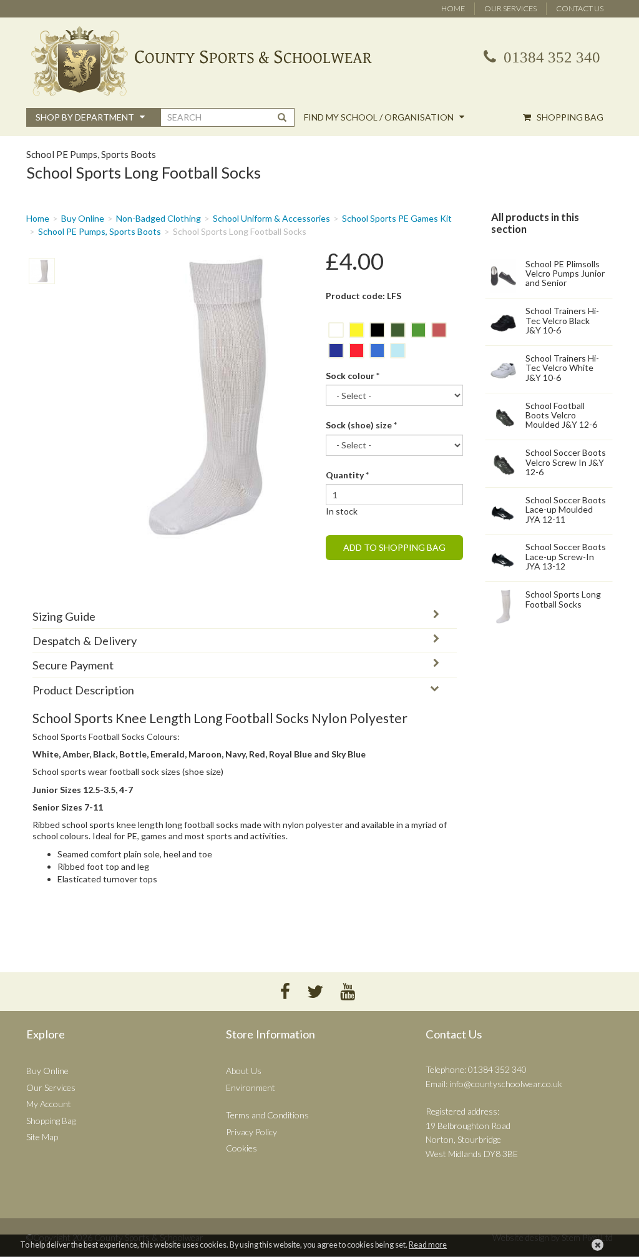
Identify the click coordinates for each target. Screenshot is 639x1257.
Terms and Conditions (267, 1115)
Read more (428, 1245)
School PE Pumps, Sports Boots (99, 231)
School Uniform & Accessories (271, 218)
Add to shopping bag (394, 547)
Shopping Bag (569, 117)
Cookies (241, 1148)
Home (453, 8)
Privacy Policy (251, 1131)
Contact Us (579, 8)
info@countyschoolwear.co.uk (505, 1083)
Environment (250, 1087)
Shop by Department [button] (86, 117)
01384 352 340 (550, 57)
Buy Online (82, 218)
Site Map (42, 1136)
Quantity (347, 475)
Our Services (510, 8)
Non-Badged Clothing (158, 218)
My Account (48, 1103)
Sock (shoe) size (361, 425)
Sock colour (352, 375)
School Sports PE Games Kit (397, 218)
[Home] (319, 61)
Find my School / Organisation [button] (380, 117)
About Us (243, 1070)
